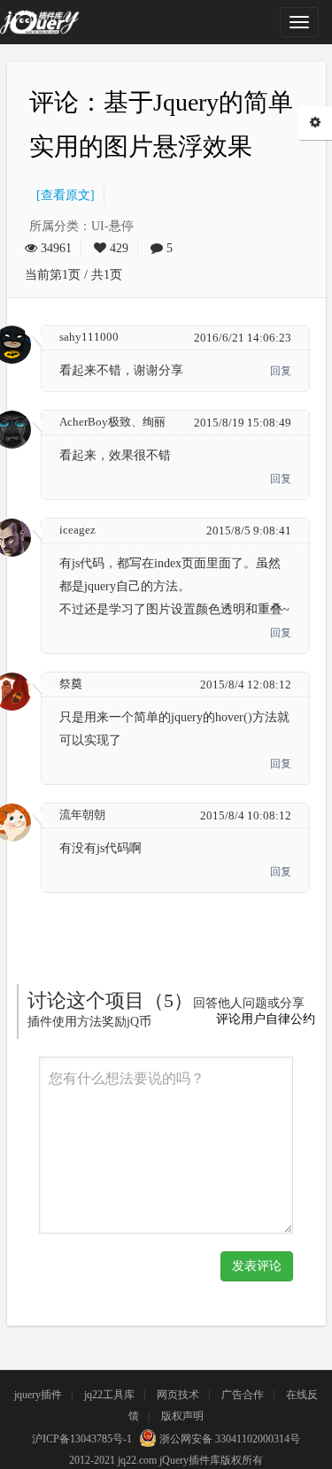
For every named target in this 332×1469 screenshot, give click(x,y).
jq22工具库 (109, 1394)
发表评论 (257, 1266)
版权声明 (182, 1416)
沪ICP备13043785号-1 (82, 1439)
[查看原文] (62, 195)
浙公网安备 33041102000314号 (228, 1439)
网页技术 (178, 1394)
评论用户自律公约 (265, 1019)
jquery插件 (38, 1394)
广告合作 (242, 1394)
